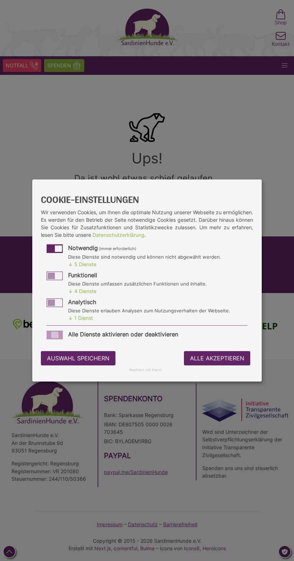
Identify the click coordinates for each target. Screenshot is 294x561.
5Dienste (82, 264)
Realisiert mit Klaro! (145, 370)
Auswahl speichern (78, 358)
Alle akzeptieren (217, 358)
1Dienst (80, 318)
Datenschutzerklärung (118, 235)
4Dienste (82, 291)
